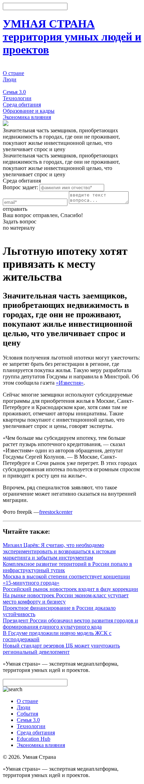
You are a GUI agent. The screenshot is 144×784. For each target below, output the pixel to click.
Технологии (17, 98)
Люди (9, 79)
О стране (13, 73)
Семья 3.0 (14, 92)
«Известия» (70, 383)
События (13, 86)
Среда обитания (22, 105)
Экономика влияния (27, 117)
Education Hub (33, 739)
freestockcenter (55, 512)
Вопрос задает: (20, 187)
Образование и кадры (29, 111)
